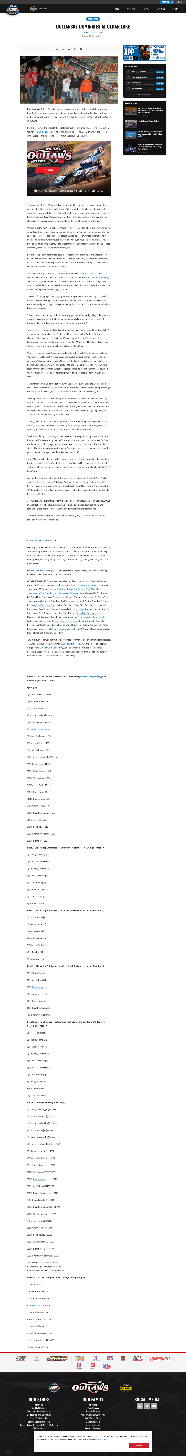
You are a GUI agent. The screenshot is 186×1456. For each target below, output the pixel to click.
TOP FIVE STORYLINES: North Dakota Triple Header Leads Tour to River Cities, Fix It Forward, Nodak (150, 110)
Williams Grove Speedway (62, 629)
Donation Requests (93, 1428)
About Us (161, 8)
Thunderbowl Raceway (88, 585)
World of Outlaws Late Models (39, 1411)
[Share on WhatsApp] (75, 49)
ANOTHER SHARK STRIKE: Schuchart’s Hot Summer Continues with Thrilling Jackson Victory (150, 147)
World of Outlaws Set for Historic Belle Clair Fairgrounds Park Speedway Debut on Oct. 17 (150, 134)
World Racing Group (93, 1418)
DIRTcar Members (93, 1421)
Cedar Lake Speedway (43, 131)
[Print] (87, 49)
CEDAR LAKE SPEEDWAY (38, 540)
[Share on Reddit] (69, 49)
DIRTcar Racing (39, 1428)
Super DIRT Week (93, 1411)
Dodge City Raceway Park (78, 589)
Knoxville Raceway (82, 617)
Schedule (131, 8)
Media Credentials (93, 1425)
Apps (117, 8)
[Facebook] (140, 1406)
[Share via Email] (81, 49)
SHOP (175, 8)
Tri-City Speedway (81, 609)
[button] (179, 2)
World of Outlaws (93, 33)
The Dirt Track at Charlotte (65, 621)
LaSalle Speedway (46, 593)
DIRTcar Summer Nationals (39, 1421)
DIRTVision (93, 1404)
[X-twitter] (147, 1406)
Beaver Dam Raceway (68, 593)
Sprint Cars (93, 19)
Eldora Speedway (58, 589)
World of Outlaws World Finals (93, 1414)
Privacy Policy (100, 1439)
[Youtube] (154, 1406)
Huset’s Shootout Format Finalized (148, 121)
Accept (139, 1445)
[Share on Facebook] (50, 49)
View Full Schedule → (144, 94)
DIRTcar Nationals (93, 1408)
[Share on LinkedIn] (62, 49)
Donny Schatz (98, 617)
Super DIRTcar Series (39, 1418)
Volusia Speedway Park (44, 605)
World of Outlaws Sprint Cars (39, 1414)
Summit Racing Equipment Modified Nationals (39, 1425)
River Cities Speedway (98, 277)
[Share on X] (56, 49)
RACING (146, 8)
